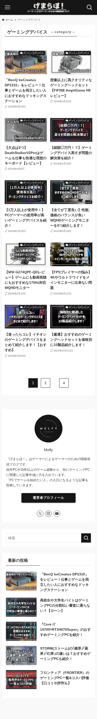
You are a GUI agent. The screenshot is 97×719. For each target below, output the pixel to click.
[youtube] (57, 513)
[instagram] (48, 513)
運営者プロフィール (48, 498)
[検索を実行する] (86, 538)
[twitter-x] (40, 513)
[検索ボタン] (89, 7)
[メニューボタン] (7, 7)
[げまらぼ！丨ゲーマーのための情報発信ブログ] (48, 7)
